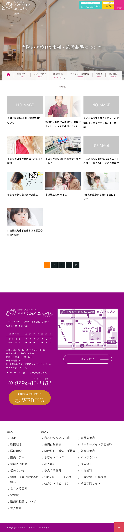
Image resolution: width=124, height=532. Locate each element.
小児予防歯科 (52, 470)
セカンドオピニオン (57, 483)
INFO (10, 432)
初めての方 (17, 470)
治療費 (99, 75)
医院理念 (16, 444)
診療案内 (58, 75)
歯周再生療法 (52, 444)
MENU (44, 432)
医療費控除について (23, 501)
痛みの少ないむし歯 (57, 437)
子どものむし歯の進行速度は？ (23, 195)
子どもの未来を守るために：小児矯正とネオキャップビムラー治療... (101, 122)
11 (76, 265)
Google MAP (87, 359)
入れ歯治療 (88, 450)
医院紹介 (16, 450)
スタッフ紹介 (40, 75)
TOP (13, 437)
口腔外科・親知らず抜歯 (60, 450)
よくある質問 (18, 488)
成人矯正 (86, 464)
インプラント (89, 457)
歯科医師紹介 (18, 464)
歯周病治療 (88, 437)
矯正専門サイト (91, 483)
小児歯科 (86, 470)
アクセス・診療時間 (79, 75)
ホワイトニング (54, 457)
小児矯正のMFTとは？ (57, 195)
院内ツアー (22, 75)
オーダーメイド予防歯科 (96, 444)
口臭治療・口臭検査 (93, 477)
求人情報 (113, 75)
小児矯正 (50, 464)
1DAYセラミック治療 (58, 477)
